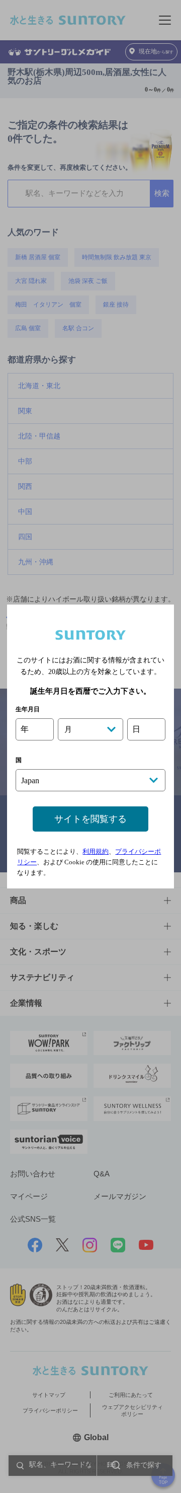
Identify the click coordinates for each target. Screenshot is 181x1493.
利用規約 (95, 851)
